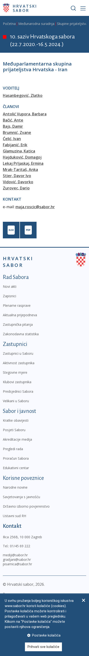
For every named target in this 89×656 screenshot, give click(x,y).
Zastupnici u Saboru (18, 353)
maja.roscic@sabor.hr (35, 206)
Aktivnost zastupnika (18, 363)
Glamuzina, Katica (19, 151)
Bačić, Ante (13, 120)
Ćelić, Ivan (12, 138)
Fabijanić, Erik (15, 144)
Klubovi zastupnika (17, 382)
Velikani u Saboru (16, 401)
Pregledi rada (13, 449)
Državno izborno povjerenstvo (26, 506)
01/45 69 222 (20, 546)
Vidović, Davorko (18, 181)
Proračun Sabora (16, 458)
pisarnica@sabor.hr (17, 564)
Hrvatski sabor (25, 8)
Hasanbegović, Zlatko (22, 95)
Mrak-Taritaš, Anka (20, 169)
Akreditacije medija (17, 439)
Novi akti (9, 286)
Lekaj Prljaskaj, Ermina (23, 163)
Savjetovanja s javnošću (21, 497)
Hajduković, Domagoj (22, 157)
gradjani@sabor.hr (17, 559)
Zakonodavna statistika (21, 334)
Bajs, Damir (13, 126)
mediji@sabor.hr (15, 555)
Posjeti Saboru (14, 430)
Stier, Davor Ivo (17, 175)
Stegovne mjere (15, 372)
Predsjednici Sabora (18, 391)
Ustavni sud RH (14, 516)
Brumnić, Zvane (17, 132)
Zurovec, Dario (16, 188)
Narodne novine (15, 487)
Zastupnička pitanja (18, 324)
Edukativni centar (16, 468)
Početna (9, 23)
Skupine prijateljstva (72, 23)
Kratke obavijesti (15, 420)
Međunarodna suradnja (36, 23)
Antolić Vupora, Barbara (25, 114)
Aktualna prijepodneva (20, 315)
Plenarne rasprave (17, 305)
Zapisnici (9, 296)
